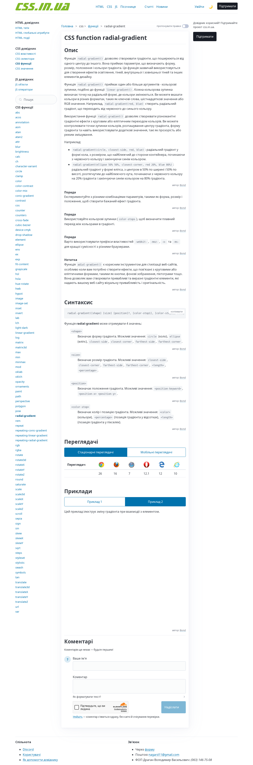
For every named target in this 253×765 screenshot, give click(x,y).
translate (20, 582)
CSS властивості (25, 53)
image (19, 298)
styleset (20, 558)
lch (17, 323)
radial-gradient (25, 416)
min (17, 357)
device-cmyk (23, 230)
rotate (19, 455)
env (17, 249)
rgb (17, 445)
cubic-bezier (23, 225)
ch (16, 161)
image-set (21, 303)
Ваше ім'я (80, 658)
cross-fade (22, 220)
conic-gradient (24, 195)
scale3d (20, 494)
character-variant (26, 166)
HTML (100, 7)
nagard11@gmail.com (164, 755)
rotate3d (20, 460)
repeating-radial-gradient (31, 440)
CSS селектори (24, 58)
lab (17, 318)
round (19, 479)
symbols (20, 572)
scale (18, 489)
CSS (109, 7)
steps (18, 553)
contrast (20, 200)
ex (16, 254)
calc (17, 156)
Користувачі (32, 755)
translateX (21, 592)
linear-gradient (24, 332)
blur (18, 147)
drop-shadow (23, 235)
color (18, 181)
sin (17, 528)
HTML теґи (22, 28)
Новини (162, 7)
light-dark (21, 327)
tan (17, 577)
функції (93, 26)
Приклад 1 (94, 502)
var (17, 611)
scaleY (19, 504)
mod (18, 367)
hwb (18, 288)
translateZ (21, 602)
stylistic (20, 562)
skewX (19, 538)
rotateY (19, 469)
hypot (19, 293)
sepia (18, 518)
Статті (149, 7)
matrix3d (21, 347)
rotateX (19, 464)
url (17, 607)
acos (18, 117)
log (17, 337)
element (20, 239)
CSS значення (24, 68)
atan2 (18, 137)
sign (18, 523)
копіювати (177, 311)
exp (17, 259)
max (18, 352)
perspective (22, 401)
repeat (19, 425)
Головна (67, 26)
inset (18, 308)
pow (18, 411)
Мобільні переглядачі (156, 452)
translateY (21, 597)
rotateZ (19, 474)
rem (17, 421)
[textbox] (129, 683)
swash (19, 567)
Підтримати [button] (227, 6)
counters (20, 215)
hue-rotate (22, 284)
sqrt (17, 548)
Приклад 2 (155, 502)
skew (18, 533)
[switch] (185, 26)
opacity (19, 381)
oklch (18, 376)
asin (18, 127)
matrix (19, 342)
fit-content (22, 264)
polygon (20, 406)
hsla (18, 279)
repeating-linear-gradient (31, 435)
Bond (183, 185)
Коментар (80, 677)
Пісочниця (128, 7)
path (18, 396)
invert (19, 313)
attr (17, 142)
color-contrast (24, 186)
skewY (19, 543)
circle (18, 171)
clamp (19, 176)
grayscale (21, 269)
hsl (17, 274)
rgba (18, 450)
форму (149, 749)
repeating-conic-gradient (31, 430)
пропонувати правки (169, 26)
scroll (18, 513)
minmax (20, 362)
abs (17, 112)
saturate (20, 484)
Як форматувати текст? (87, 696)
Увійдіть (78, 716)
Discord (28, 749)
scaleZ (19, 509)
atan (18, 132)
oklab (18, 372)
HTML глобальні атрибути (32, 32)
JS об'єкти (21, 84)
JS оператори (24, 89)
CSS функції (23, 63)
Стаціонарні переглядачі (96, 452)
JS (116, 7)
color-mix (21, 190)
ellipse (19, 244)
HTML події (22, 37)
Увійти (199, 7)
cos (17, 205)
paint (18, 391)
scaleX (19, 499)
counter (20, 210)
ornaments (22, 386)
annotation (22, 122)
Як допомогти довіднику (40, 760)
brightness (22, 151)
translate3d (22, 587)
